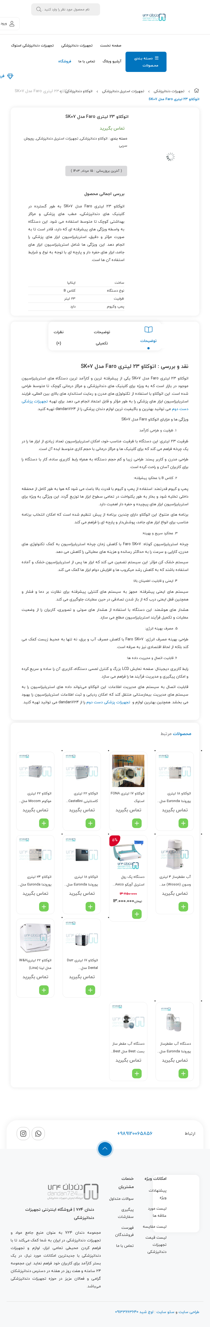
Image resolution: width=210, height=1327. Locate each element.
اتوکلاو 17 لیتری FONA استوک (127, 797)
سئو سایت (165, 1312)
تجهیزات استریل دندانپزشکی (123, 91)
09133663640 (126, 1312)
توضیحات (148, 341)
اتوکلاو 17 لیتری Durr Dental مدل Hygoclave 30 (82, 965)
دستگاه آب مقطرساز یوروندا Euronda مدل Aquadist (175, 1048)
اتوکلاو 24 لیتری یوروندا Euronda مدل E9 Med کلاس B (35, 881)
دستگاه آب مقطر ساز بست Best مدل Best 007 (128, 1048)
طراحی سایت (189, 1312)
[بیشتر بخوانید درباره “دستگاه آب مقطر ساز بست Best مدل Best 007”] (137, 1073)
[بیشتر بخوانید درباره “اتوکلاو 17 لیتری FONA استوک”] (137, 823)
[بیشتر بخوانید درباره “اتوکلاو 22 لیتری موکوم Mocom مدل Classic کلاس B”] (44, 823)
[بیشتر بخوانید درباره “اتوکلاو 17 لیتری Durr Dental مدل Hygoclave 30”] (90, 990)
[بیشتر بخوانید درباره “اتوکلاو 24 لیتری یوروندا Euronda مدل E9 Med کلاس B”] (44, 906)
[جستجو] (39, 9)
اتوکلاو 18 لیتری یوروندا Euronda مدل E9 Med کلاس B (175, 798)
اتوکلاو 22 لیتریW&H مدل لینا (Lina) (35, 964)
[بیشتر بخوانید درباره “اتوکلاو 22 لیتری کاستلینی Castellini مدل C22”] (90, 823)
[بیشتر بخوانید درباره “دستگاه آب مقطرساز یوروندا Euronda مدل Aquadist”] (183, 1073)
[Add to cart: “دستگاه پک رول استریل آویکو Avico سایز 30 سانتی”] (137, 914)
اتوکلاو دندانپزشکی (78, 91)
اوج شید (145, 1312)
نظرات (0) (59, 338)
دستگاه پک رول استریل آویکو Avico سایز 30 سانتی (129, 881)
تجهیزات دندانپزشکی (169, 91)
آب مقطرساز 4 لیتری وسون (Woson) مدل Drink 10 (175, 881)
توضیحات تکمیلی (102, 338)
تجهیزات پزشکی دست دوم (108, 702)
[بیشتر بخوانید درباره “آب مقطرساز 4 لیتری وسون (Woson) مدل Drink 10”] (183, 906)
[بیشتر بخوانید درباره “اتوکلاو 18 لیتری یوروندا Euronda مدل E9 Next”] (90, 906)
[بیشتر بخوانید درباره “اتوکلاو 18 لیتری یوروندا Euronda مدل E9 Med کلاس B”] (183, 823)
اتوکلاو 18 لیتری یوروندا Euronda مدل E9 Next (82, 881)
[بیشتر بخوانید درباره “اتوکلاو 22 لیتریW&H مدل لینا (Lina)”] (44, 990)
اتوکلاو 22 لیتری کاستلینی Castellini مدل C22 (83, 798)
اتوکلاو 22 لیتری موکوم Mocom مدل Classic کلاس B (36, 798)
